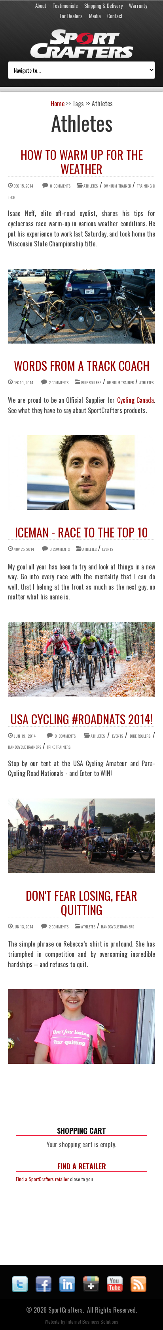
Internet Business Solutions (92, 1321)
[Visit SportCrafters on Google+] (91, 1289)
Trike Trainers (58, 747)
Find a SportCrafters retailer (42, 1179)
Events (107, 549)
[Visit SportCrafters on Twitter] (20, 1289)
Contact (115, 16)
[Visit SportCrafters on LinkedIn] (67, 1289)
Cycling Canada (135, 400)
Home (57, 103)
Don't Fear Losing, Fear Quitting (81, 903)
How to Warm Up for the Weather (82, 162)
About (40, 5)
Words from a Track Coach (82, 365)
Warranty (138, 5)
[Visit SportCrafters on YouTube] (115, 1289)
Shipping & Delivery (103, 5)
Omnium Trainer (117, 186)
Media (95, 16)
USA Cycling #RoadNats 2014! (81, 719)
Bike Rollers (91, 382)
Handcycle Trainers (24, 747)
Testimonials (65, 5)
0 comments (60, 186)
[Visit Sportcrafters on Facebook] (43, 1289)
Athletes (90, 186)
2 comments (58, 382)
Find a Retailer (81, 1166)
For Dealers (71, 16)
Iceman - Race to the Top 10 (81, 532)
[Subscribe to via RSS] (138, 1289)
